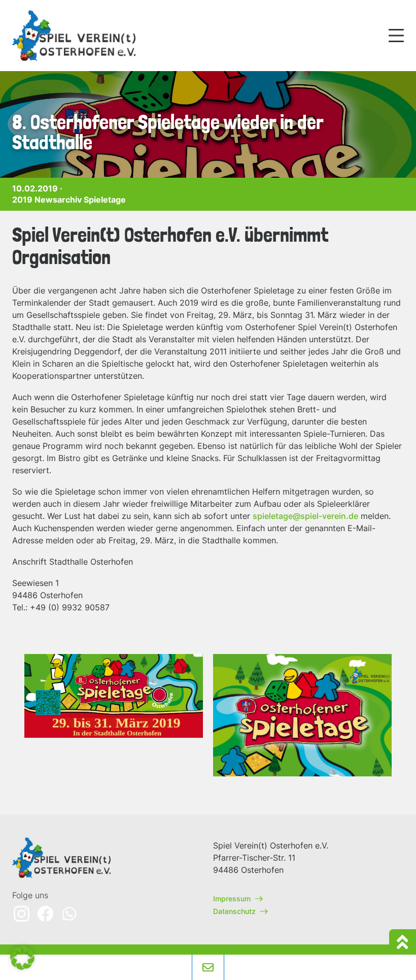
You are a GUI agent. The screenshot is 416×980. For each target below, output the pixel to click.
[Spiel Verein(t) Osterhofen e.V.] (75, 35)
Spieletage (105, 199)
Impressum (233, 898)
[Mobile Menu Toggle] (396, 35)
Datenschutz (235, 911)
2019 (22, 199)
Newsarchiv (58, 199)
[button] (22, 957)
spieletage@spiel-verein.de (305, 516)
